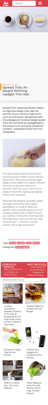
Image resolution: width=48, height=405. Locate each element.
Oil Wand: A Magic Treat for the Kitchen (12, 352)
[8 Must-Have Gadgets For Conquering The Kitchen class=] (35, 337)
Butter (36, 243)
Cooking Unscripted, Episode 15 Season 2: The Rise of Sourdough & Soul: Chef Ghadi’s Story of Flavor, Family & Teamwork (12, 315)
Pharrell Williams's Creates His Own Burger (35, 309)
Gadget (20, 243)
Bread (12, 243)
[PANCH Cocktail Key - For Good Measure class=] (13, 370)
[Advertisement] (24, 57)
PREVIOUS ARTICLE (10, 265)
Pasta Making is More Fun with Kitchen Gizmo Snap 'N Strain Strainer (34, 388)
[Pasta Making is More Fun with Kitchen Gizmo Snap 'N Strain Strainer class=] (35, 370)
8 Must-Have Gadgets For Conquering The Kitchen (34, 354)
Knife (29, 243)
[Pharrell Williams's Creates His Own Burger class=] (35, 293)
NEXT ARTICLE (35, 264)
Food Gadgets (22, 247)
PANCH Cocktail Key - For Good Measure (11, 385)
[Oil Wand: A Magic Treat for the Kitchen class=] (13, 337)
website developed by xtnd (24, 404)
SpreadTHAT (35, 123)
